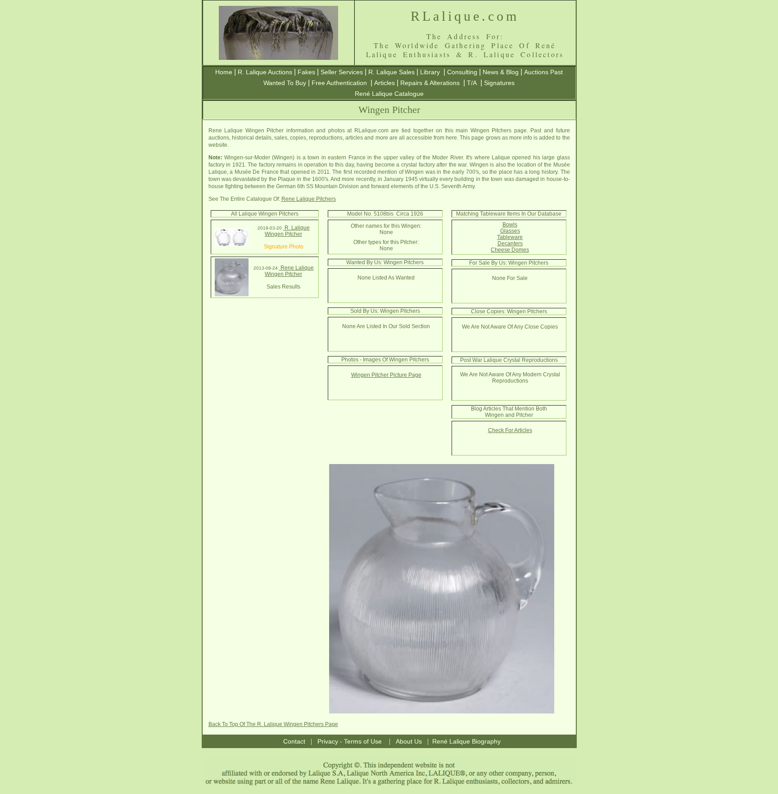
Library (430, 72)
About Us (409, 741)
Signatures (499, 82)
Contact (294, 741)
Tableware (510, 237)
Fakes (306, 72)
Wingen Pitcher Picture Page (386, 375)
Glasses (510, 231)
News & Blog (501, 72)
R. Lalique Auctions (265, 72)
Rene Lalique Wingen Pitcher (289, 271)
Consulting (462, 72)
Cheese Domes (510, 250)
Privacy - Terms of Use (349, 741)
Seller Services (342, 72)
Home (223, 72)
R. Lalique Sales (391, 72)
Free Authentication (339, 82)
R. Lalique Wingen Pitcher (287, 231)
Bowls (509, 224)
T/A (472, 82)
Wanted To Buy (284, 82)
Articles (384, 82)
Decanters (510, 243)
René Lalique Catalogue (389, 93)
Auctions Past (543, 72)
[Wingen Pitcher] (232, 244)
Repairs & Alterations (430, 82)
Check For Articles (510, 430)
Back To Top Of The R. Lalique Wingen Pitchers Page (273, 724)
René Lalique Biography (466, 741)
